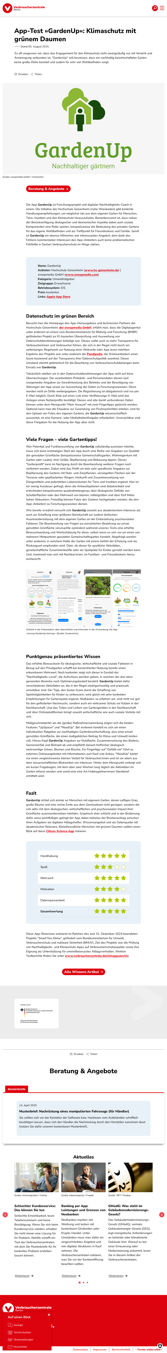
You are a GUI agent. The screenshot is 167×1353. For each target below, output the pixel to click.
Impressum (99, 1349)
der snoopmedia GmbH (75, 328)
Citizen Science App (60, 831)
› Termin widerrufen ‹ (149, 1349)
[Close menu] (49, 1314)
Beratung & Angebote (46, 188)
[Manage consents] (160, 1346)
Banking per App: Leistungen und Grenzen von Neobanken (83, 1210)
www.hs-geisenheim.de (101, 270)
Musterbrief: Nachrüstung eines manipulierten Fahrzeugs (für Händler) (74, 1111)
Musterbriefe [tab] (16, 1089)
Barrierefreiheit (121, 1349)
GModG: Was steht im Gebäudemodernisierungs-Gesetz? (128, 1210)
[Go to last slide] (5, 1214)
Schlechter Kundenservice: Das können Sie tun (35, 1208)
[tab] (79, 1282)
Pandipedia (94, 354)
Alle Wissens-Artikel (81, 972)
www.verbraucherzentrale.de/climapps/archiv (97, 956)
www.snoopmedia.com (81, 275)
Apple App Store (58, 297)
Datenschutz (80, 1349)
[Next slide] (161, 1214)
